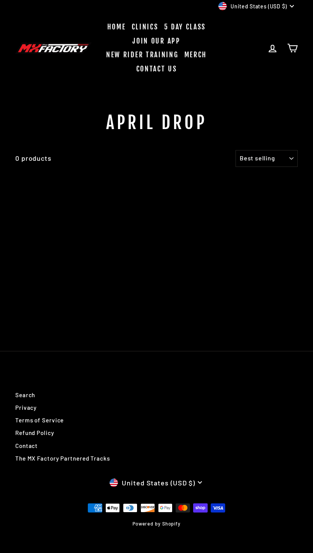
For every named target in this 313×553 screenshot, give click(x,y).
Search (25, 394)
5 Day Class (185, 27)
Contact (26, 445)
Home (116, 27)
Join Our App (156, 41)
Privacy (26, 407)
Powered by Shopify (156, 524)
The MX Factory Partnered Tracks (62, 458)
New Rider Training (142, 54)
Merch (195, 54)
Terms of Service (39, 420)
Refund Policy (34, 432)
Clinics (145, 27)
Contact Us (156, 69)
